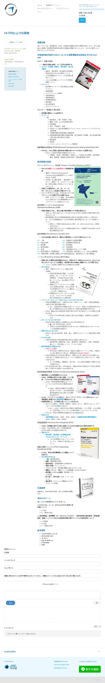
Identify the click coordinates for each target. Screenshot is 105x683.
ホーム (39, 5)
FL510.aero (9, 651)
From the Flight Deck (61, 665)
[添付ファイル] (97, 603)
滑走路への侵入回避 (13, 76)
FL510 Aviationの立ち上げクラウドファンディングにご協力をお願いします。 (89, 5)
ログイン (98, 680)
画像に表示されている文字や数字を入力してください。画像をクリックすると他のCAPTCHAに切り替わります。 (43, 576)
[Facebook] (99, 651)
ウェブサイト (9, 568)
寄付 (82, 20)
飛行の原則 (11, 83)
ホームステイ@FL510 (44, 8)
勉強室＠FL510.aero (53, 5)
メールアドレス (9, 560)
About (39, 12)
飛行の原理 (11, 86)
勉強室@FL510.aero (61, 661)
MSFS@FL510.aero (62, 8)
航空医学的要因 (12, 74)
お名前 (6, 552)
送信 (10, 603)
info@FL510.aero (91, 661)
